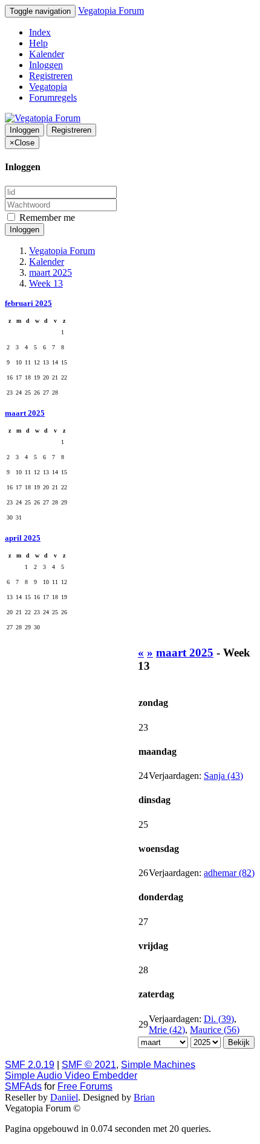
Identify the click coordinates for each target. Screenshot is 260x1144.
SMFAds (23, 1086)
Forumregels (53, 97)
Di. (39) (219, 1019)
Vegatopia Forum (111, 10)
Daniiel (64, 1097)
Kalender (46, 54)
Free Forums (84, 1086)
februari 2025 (28, 303)
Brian (144, 1097)
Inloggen (46, 65)
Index (40, 32)
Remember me (46, 217)
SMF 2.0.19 (29, 1065)
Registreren (51, 76)
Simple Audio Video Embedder (71, 1075)
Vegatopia (48, 86)
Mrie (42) (167, 1030)
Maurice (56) (214, 1030)
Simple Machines (158, 1065)
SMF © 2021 (89, 1065)
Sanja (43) (223, 776)
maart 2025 (25, 413)
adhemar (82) (229, 873)
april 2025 (23, 537)
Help (38, 43)
